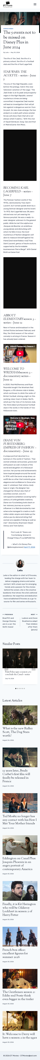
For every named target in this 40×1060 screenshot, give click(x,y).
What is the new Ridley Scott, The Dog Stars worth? (18, 732)
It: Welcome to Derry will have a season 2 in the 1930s (20, 1036)
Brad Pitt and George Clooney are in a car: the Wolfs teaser (9, 621)
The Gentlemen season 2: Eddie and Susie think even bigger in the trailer (19, 995)
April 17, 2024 (29, 547)
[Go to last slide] (6, 667)
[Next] (34, 667)
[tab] (15, 688)
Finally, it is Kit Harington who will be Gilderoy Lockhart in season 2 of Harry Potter (19, 909)
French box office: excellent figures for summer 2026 (15, 953)
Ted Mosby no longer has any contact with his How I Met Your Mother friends (20, 820)
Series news (8, 28)
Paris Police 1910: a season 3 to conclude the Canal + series (18, 673)
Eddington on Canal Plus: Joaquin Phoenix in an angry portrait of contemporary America (19, 863)
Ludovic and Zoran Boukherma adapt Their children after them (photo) (29, 622)
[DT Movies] (8, 4)
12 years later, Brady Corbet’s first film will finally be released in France (16, 776)
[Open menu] (34, 4)
